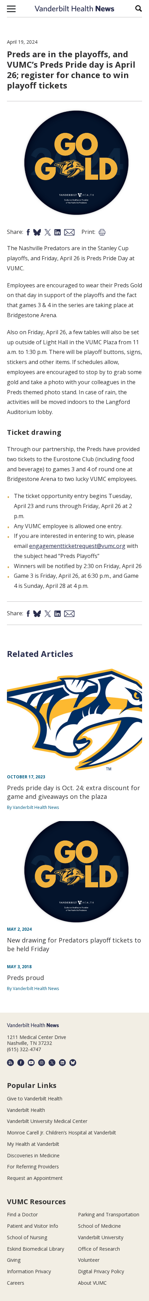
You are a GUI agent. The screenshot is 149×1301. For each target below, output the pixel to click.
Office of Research (99, 1248)
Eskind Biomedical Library (35, 1248)
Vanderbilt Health (26, 1110)
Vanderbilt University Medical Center (47, 1121)
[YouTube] (31, 1062)
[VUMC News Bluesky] (72, 1062)
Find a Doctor (22, 1214)
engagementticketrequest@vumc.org (77, 546)
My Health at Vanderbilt (33, 1144)
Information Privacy (29, 1271)
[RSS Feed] (10, 1062)
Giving (13, 1260)
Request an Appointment (35, 1178)
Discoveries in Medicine (33, 1155)
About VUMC (92, 1282)
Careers (15, 1282)
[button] (11, 8)
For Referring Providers (33, 1166)
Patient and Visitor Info (32, 1226)
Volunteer (88, 1260)
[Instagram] (41, 1062)
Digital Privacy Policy (101, 1271)
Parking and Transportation (108, 1214)
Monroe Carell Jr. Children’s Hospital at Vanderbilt (61, 1132)
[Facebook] (20, 1062)
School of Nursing (27, 1237)
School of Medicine (99, 1226)
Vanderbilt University (100, 1237)
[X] (52, 1062)
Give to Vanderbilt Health (34, 1098)
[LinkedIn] (62, 1062)
